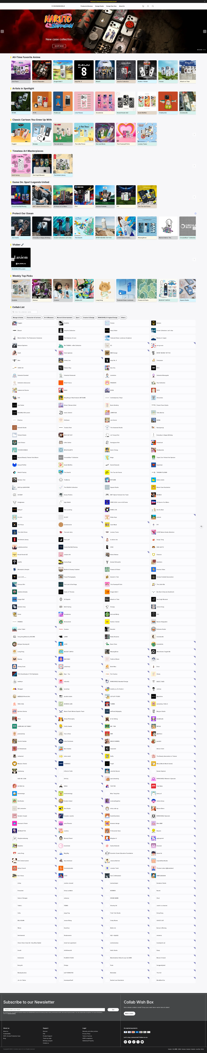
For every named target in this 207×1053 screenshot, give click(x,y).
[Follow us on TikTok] (133, 1042)
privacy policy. (12, 1013)
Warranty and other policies (90, 1031)
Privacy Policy (86, 1033)
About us (5, 1031)
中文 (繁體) (174, 1049)
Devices (45, 1031)
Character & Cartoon (34, 317)
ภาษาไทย (198, 1049)
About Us (122, 6)
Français (184, 1049)
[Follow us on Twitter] (138, 1042)
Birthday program (48, 1040)
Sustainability (7, 1033)
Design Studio (99, 6)
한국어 (202, 1049)
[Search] (152, 6)
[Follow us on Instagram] (125, 1042)
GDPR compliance (87, 1038)
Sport (78, 317)
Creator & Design (88, 317)
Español (193, 1049)
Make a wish (129, 1013)
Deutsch (188, 1049)
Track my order (47, 1038)
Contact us (46, 1043)
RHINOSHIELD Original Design (107, 317)
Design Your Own (111, 6)
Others (123, 317)
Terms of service (87, 1036)
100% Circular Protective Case (11, 1036)
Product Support (47, 1036)
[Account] (148, 6)
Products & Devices (87, 6)
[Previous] (12, 72)
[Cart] (143, 6)
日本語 (179, 1049)
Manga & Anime (18, 317)
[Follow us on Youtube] (142, 1042)
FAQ (44, 1033)
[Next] (194, 72)
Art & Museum (49, 317)
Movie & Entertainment (64, 317)
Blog (4, 1038)
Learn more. (58, 217)
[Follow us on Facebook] (129, 1042)
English (170, 1049)
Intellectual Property (88, 1040)
